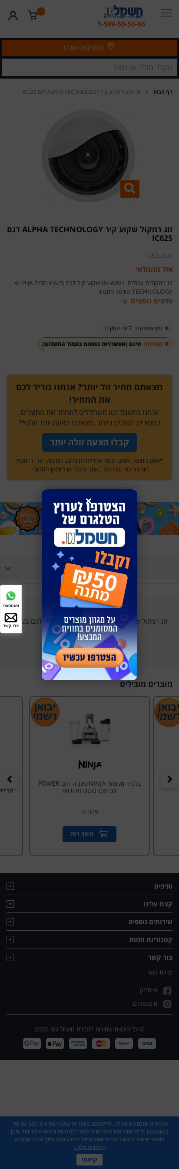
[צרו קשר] (10, 617)
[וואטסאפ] (10, 595)
